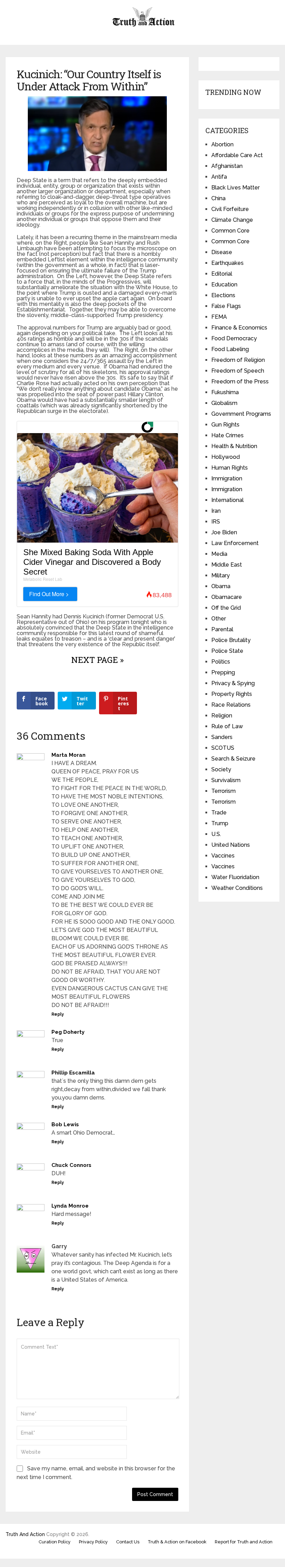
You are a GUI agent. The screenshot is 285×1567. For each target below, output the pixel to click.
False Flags (226, 306)
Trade (219, 812)
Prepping (223, 672)
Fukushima (225, 392)
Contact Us (127, 1541)
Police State (227, 651)
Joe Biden (224, 532)
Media (219, 554)
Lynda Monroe (70, 1206)
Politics (220, 661)
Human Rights (229, 467)
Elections (223, 295)
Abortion (222, 144)
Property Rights (231, 694)
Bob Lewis (65, 1124)
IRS (215, 521)
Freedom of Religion (238, 360)
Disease (221, 252)
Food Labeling (230, 349)
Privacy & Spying (233, 683)
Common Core (230, 230)
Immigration (226, 478)
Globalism (224, 403)
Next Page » (97, 659)
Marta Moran (68, 755)
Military (220, 575)
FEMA (219, 317)
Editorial (221, 273)
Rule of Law (227, 726)
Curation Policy (55, 1541)
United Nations (230, 845)
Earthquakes (227, 263)
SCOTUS (222, 748)
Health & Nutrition (234, 446)
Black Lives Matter (235, 187)
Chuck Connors (71, 1165)
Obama (220, 586)
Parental (222, 629)
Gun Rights (225, 424)
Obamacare (226, 597)
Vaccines (223, 855)
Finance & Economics (239, 327)
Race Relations (231, 704)
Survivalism (226, 780)
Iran (216, 511)
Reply (57, 1014)
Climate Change (232, 220)
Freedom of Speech (237, 370)
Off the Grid (226, 607)
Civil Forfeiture (230, 209)
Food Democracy (234, 338)
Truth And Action (25, 1534)
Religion (221, 715)
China (218, 198)
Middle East (226, 564)
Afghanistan (227, 166)
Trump (219, 823)
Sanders (222, 737)
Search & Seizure (233, 758)
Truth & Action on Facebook (177, 1541)
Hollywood (225, 457)
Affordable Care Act (237, 155)
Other (218, 618)
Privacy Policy (93, 1541)
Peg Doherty (67, 1032)
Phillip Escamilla (73, 1073)
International (227, 500)
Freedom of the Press (240, 381)
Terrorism (223, 791)
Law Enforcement (235, 543)
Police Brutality (231, 640)
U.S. (216, 834)
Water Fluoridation (235, 877)
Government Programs (241, 414)
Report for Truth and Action (243, 1541)
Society (221, 769)
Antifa (219, 176)
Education (224, 284)
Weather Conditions (237, 888)
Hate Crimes (227, 435)
